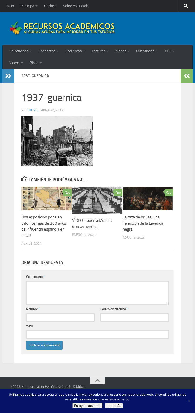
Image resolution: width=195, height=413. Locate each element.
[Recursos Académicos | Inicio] (63, 28)
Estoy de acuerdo (87, 406)
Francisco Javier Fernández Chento (47, 387)
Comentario (35, 277)
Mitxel (33, 110)
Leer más (114, 406)
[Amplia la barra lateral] (8, 76)
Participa (27, 6)
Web (29, 326)
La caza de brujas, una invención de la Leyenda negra (143, 223)
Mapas (121, 51)
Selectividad (18, 51)
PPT (168, 51)
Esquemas (73, 51)
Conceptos (47, 51)
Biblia (34, 62)
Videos (14, 62)
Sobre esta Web (75, 6)
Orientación (145, 51)
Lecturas (98, 51)
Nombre (33, 309)
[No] (189, 401)
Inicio (10, 6)
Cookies (50, 6)
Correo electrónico (114, 309)
